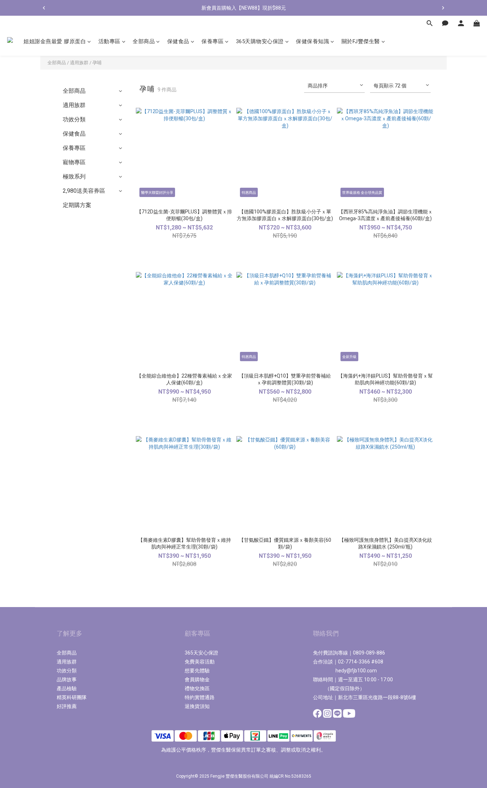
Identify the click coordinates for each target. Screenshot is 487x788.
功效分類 (74, 119)
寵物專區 (74, 162)
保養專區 (74, 148)
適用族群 (79, 62)
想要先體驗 (197, 670)
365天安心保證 (201, 653)
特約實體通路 (200, 697)
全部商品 (56, 62)
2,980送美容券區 (84, 190)
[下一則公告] (443, 8)
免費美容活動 (200, 662)
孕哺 (97, 62)
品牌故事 (67, 679)
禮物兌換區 (197, 688)
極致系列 (74, 176)
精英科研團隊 (72, 697)
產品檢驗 (67, 688)
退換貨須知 (197, 706)
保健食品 (74, 133)
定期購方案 (77, 205)
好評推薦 (67, 706)
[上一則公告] (44, 8)
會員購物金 (197, 679)
